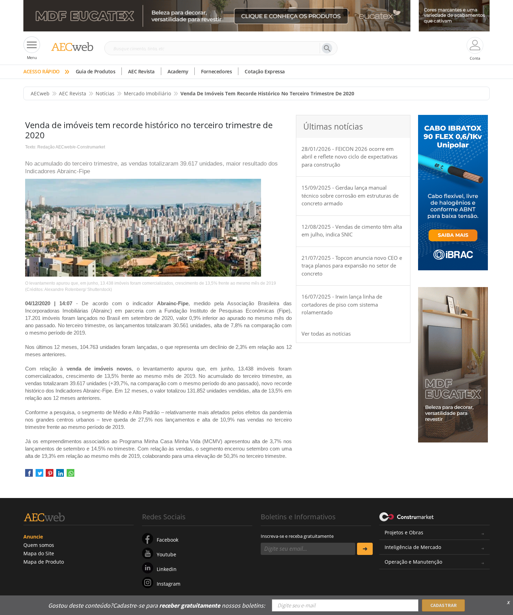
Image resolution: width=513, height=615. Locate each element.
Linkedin (167, 569)
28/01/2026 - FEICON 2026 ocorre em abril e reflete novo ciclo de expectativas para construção (349, 156)
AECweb (40, 93)
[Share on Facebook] (29, 475)
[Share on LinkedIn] (60, 475)
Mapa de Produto (43, 561)
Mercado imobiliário (147, 93)
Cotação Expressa (265, 71)
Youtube (166, 554)
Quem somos (38, 545)
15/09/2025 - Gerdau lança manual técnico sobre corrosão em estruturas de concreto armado (350, 195)
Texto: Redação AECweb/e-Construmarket (65, 147)
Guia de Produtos (96, 71)
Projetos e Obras (404, 532)
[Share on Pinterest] (49, 475)
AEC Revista (141, 71)
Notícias (105, 93)
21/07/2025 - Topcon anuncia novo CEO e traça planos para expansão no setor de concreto (352, 265)
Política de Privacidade (418, 600)
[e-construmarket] (406, 516)
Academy (178, 71)
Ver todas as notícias (326, 333)
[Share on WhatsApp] (70, 475)
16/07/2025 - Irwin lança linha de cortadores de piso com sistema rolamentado (342, 304)
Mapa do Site (38, 553)
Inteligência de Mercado (413, 547)
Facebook (167, 539)
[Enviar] (365, 549)
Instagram (168, 583)
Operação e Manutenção (413, 561)
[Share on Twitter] (39, 475)
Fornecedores (216, 71)
